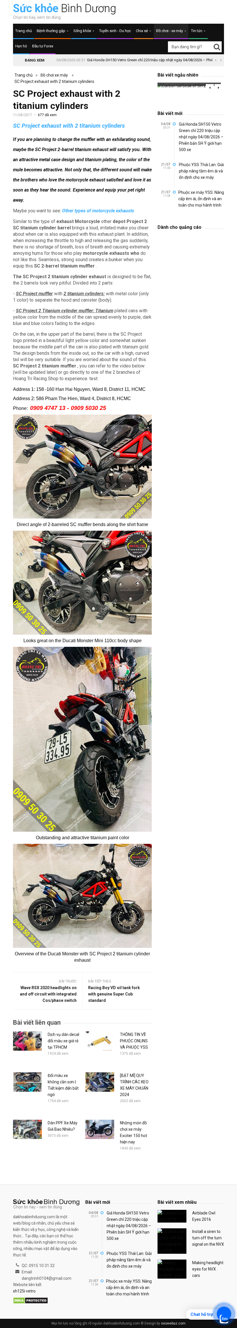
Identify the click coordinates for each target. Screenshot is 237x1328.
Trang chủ (23, 31)
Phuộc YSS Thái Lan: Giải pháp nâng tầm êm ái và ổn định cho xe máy (201, 171)
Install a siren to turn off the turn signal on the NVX (208, 1238)
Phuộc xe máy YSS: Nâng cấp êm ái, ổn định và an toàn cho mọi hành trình (201, 198)
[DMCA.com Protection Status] (30, 1301)
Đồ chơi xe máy (54, 75)
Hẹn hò (21, 46)
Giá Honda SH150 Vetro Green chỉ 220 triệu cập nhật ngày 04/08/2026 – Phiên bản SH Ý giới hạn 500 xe (201, 137)
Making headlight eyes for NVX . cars (207, 1269)
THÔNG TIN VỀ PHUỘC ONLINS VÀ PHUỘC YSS (134, 1041)
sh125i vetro (24, 1291)
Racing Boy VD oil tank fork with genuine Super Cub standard (114, 994)
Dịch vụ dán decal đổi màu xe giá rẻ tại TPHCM (63, 1041)
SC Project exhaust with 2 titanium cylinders (54, 81)
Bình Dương (64, 8)
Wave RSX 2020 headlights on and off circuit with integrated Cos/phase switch (48, 994)
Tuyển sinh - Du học (115, 31)
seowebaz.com (173, 1323)
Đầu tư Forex (42, 46)
